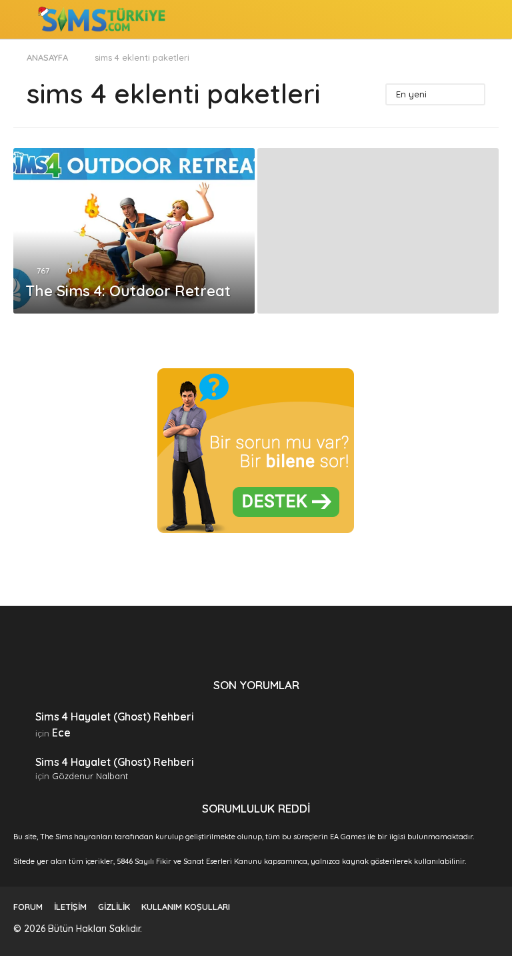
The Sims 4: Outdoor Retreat (128, 291)
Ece (61, 732)
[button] (21, 19)
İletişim (70, 906)
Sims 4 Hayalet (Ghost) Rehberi (114, 716)
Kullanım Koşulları (185, 906)
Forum (28, 906)
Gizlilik (114, 906)
